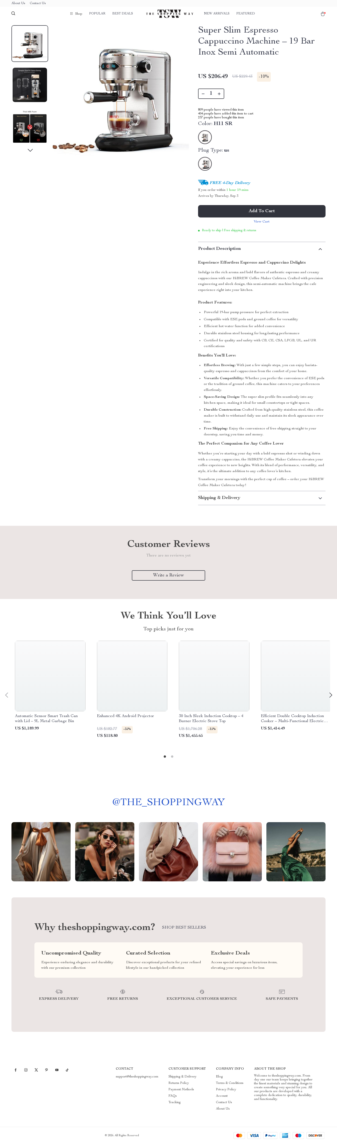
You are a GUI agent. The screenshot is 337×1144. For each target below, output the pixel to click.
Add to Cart (262, 211)
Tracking (174, 1102)
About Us (18, 3)
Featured (245, 13)
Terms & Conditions (229, 1083)
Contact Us (38, 3)
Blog (219, 1076)
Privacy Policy (226, 1089)
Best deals (122, 13)
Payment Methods (181, 1089)
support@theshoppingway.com (137, 1076)
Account (222, 1096)
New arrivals (216, 13)
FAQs (172, 1096)
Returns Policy (178, 1083)
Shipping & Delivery (182, 1076)
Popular (97, 13)
